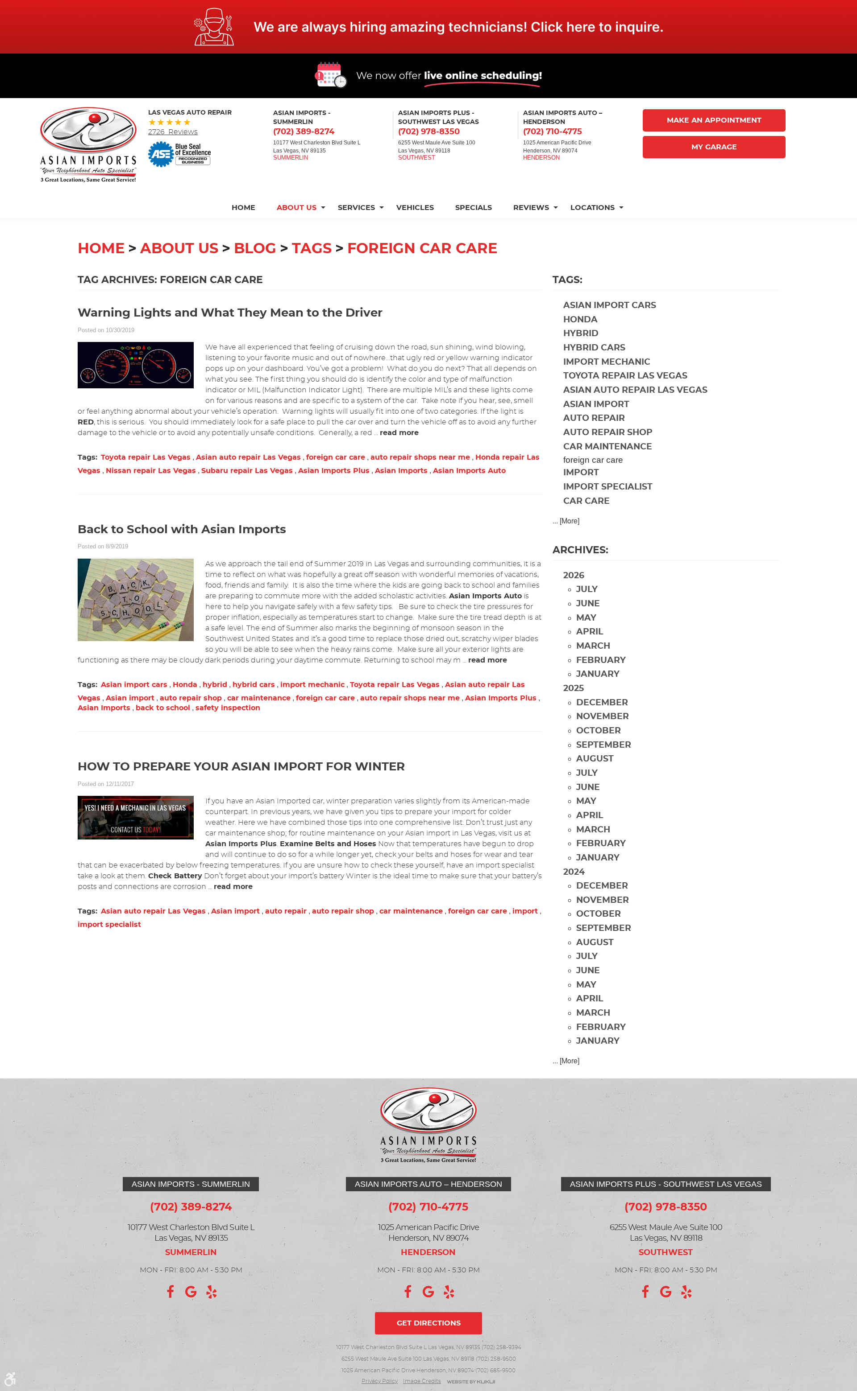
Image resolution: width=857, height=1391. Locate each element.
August (595, 759)
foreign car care (422, 249)
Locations (592, 207)
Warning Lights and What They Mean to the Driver (230, 313)
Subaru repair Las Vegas (247, 470)
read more (399, 432)
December (602, 703)
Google (191, 1292)
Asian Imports (401, 470)
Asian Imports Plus (334, 470)
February (601, 660)
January (598, 674)
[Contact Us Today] (428, 27)
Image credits (422, 1381)
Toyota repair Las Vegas (146, 457)
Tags (312, 249)
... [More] (566, 520)
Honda (185, 684)
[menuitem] (249, 208)
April (589, 632)
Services (356, 207)
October (598, 731)
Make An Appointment (714, 120)
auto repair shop (191, 698)
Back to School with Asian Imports (182, 529)
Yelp (211, 1292)
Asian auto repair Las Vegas (248, 457)
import (525, 911)
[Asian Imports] (88, 144)
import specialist (109, 924)
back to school (163, 708)
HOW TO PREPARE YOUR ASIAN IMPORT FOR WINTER (241, 767)
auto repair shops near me (420, 457)
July (587, 589)
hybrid (215, 684)
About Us (296, 207)
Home (243, 207)
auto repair (286, 911)
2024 (574, 872)
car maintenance (259, 698)
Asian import (130, 698)
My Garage (714, 147)
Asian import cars (134, 684)
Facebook (170, 1292)
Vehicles (415, 207)
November (602, 716)
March (593, 646)
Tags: (567, 280)
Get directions (429, 1323)
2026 (573, 576)
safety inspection (228, 708)
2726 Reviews (173, 132)
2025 (573, 688)
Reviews (531, 207)
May (586, 618)
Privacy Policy (380, 1381)
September (603, 745)
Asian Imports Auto (469, 470)
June (588, 604)
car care (586, 501)
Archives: (580, 550)
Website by (470, 1382)
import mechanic (312, 684)
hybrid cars (254, 684)
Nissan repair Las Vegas (151, 470)
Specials (473, 207)
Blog (255, 249)
